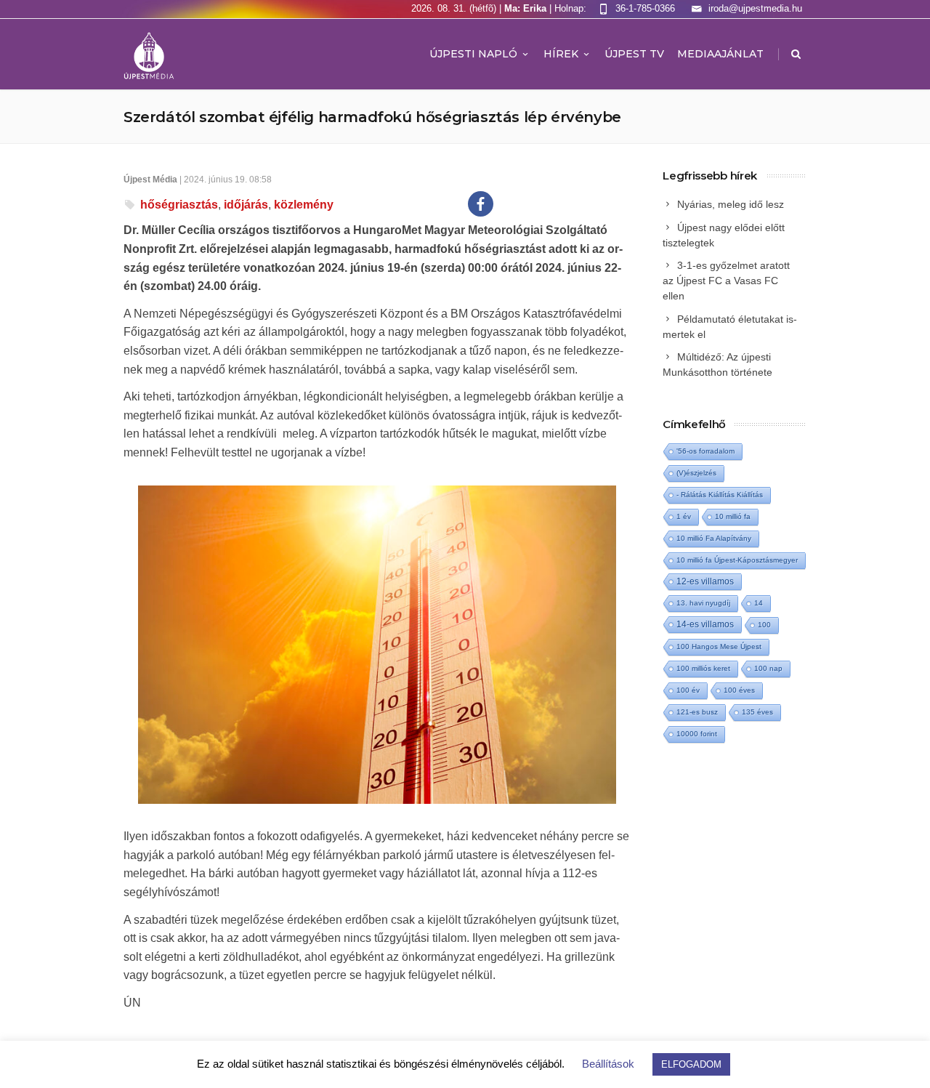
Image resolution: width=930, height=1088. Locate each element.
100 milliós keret (703, 668)
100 (764, 625)
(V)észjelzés (696, 473)
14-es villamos (705, 624)
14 (758, 603)
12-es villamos (705, 581)
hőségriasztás (179, 204)
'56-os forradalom (705, 451)
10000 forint (696, 734)
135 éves (757, 712)
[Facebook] (480, 204)
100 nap (768, 668)
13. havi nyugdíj (703, 603)
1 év (683, 516)
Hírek (560, 53)
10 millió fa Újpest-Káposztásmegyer (737, 560)
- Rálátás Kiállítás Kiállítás (719, 495)
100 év (688, 690)
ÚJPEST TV (634, 53)
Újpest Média (150, 179)
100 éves (739, 690)
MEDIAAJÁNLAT (720, 53)
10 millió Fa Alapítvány (713, 538)
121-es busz (697, 712)
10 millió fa (733, 516)
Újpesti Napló (473, 53)
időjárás (246, 204)
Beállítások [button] (608, 1063)
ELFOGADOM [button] (691, 1064)
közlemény (303, 204)
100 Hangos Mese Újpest (718, 646)
